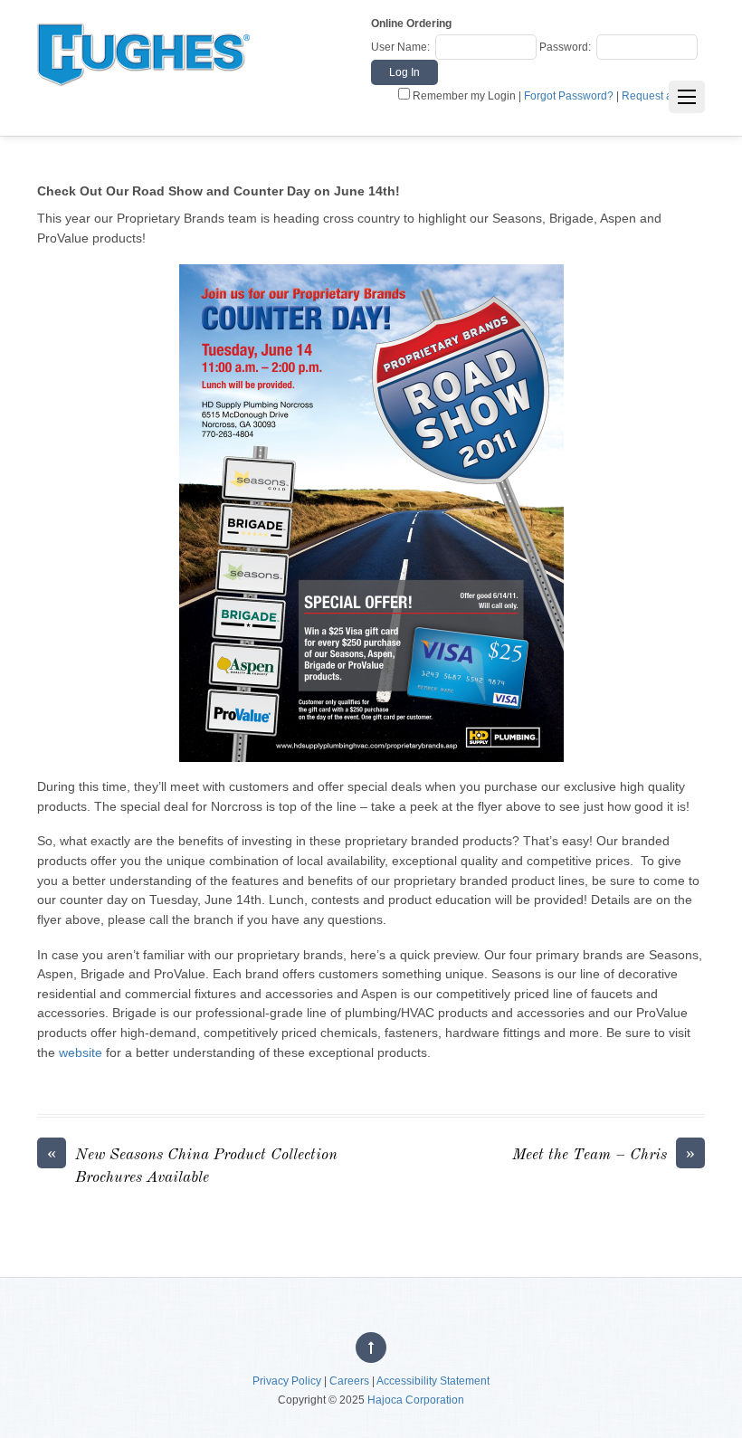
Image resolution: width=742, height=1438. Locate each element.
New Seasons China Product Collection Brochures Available (192, 1165)
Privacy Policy (286, 1381)
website (80, 1052)
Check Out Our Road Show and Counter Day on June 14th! (218, 191)
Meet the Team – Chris (603, 1154)
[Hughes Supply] (143, 102)
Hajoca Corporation (415, 1400)
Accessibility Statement (433, 1381)
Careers (349, 1381)
